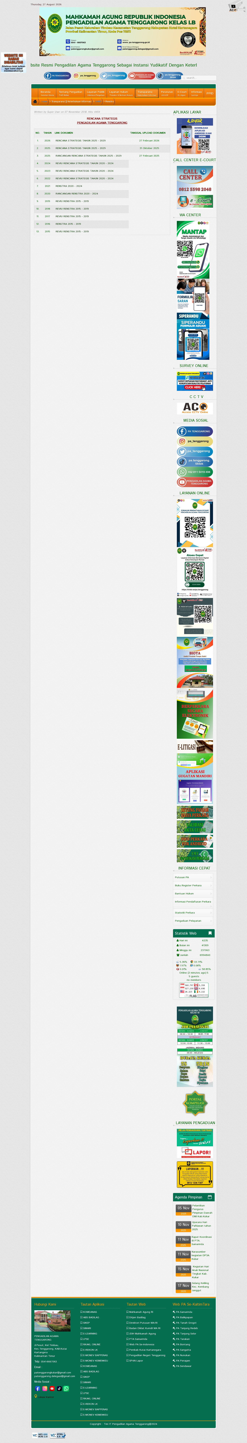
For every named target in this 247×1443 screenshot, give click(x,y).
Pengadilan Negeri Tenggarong (147, 1355)
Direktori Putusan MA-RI (143, 1323)
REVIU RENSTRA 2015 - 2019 (72, 201)
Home (44, 101)
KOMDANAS (90, 1312)
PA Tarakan (183, 1339)
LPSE (86, 1339)
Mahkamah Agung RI (141, 1312)
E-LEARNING (90, 1334)
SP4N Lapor (136, 1361)
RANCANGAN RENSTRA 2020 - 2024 (77, 194)
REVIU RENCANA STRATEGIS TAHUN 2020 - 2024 (85, 163)
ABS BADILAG (91, 1317)
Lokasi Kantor (46, 1397)
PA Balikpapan (184, 1317)
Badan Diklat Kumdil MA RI (144, 1328)
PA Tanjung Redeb (187, 1328)
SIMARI (87, 1328)
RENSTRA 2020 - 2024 (69, 186)
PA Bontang (183, 1344)
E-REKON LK (90, 1350)
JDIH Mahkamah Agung (142, 1334)
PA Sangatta (183, 1350)
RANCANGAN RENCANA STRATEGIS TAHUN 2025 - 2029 (89, 156)
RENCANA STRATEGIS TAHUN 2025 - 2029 (81, 140)
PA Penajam (183, 1361)
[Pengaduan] (195, 1174)
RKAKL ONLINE (91, 1344)
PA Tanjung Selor (186, 1334)
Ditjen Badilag (137, 1317)
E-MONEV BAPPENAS (95, 1355)
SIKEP (86, 1323)
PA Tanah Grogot (186, 1323)
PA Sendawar (183, 1366)
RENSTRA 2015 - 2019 (68, 224)
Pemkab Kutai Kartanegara (145, 1350)
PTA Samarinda (138, 1339)
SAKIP (98, 101)
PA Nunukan (183, 1355)
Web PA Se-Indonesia (141, 1344)
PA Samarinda (184, 1312)
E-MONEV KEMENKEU (95, 1361)
